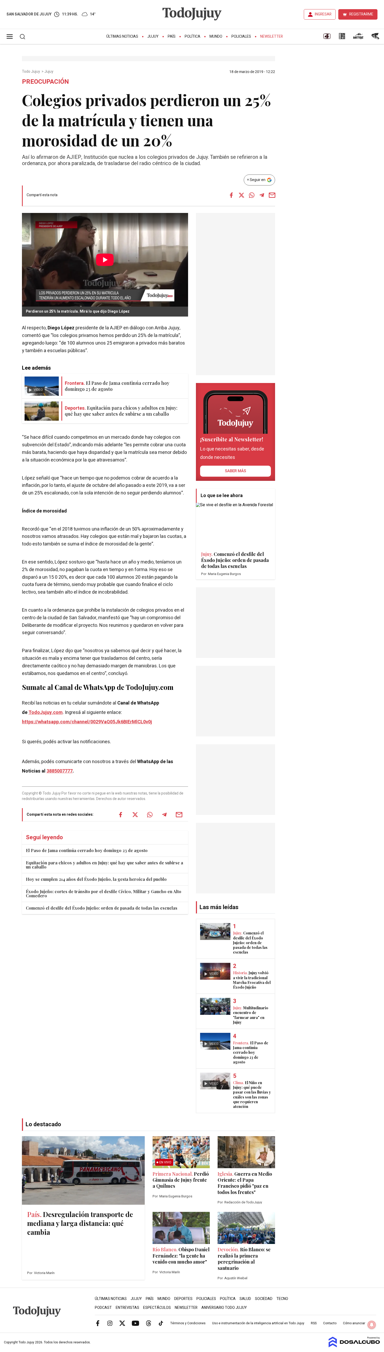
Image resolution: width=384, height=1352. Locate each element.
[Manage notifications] (372, 1325)
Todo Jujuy (31, 71)
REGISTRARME (361, 14)
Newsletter (271, 36)
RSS (314, 1323)
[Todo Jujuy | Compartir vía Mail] (272, 195)
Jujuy (153, 36)
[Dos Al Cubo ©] (354, 1346)
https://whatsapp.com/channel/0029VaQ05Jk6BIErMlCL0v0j (87, 721)
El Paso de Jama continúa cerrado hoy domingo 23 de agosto (87, 850)
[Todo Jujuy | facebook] (98, 1323)
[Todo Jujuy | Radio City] (342, 38)
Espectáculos (157, 1307)
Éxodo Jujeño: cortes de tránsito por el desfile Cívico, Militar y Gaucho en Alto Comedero (103, 893)
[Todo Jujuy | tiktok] (161, 1323)
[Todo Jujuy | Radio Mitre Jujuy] (358, 38)
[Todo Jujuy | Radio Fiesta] (376, 38)
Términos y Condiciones (188, 1323)
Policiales (241, 36)
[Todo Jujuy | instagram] (110, 1323)
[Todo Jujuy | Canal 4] (327, 38)
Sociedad (263, 1299)
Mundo (216, 36)
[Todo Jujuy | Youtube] (135, 1323)
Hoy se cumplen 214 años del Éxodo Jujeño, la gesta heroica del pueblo (96, 879)
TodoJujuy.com (45, 712)
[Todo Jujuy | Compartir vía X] (241, 195)
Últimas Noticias (122, 36)
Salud (245, 1299)
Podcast (103, 1307)
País (172, 36)
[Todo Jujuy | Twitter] (122, 1323)
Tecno (282, 1299)
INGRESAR (323, 14)
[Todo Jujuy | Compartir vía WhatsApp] (251, 195)
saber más (235, 471)
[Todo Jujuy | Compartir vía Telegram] (262, 195)
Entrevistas (127, 1307)
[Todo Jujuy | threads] (149, 1323)
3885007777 (59, 771)
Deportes (183, 1299)
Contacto (329, 1323)
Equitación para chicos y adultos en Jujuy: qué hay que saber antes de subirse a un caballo (104, 865)
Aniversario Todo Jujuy (224, 1307)
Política (192, 36)
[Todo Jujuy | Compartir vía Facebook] (231, 195)
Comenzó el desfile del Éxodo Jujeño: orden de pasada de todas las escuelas (101, 908)
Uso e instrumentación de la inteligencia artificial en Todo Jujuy (258, 1323)
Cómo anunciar (354, 1323)
